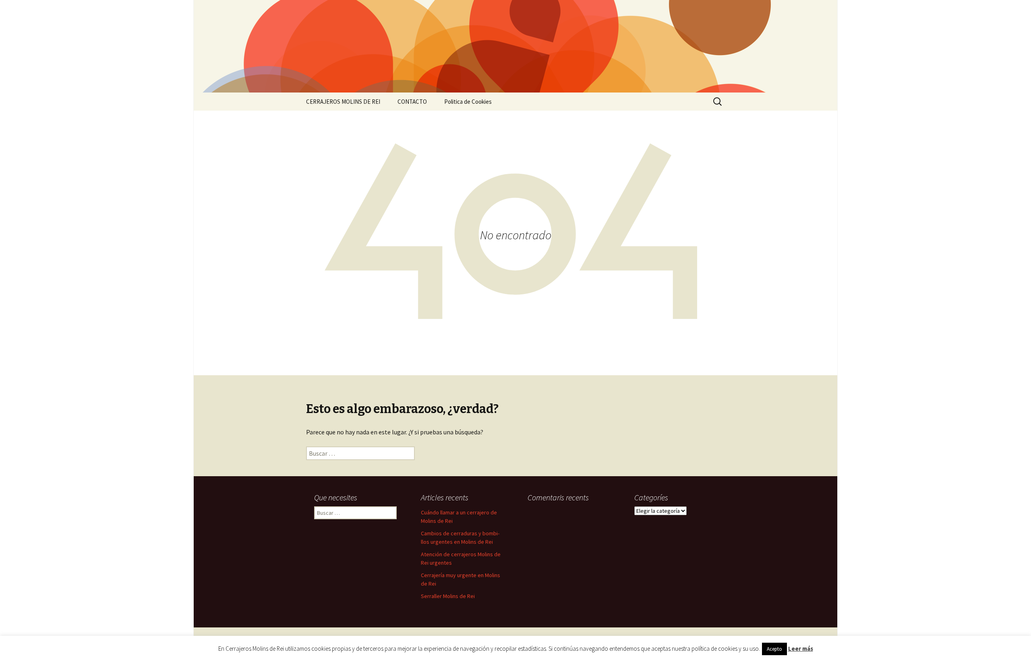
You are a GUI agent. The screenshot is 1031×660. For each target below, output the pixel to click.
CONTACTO (412, 101)
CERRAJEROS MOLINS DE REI (343, 101)
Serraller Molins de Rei (448, 596)
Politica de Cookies (468, 101)
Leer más (800, 648)
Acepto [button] (774, 649)
